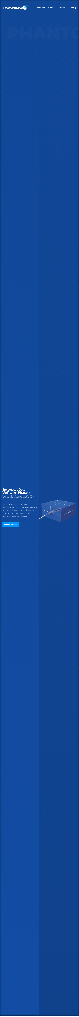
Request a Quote (10, 524)
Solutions (41, 8)
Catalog (61, 8)
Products (51, 8)
